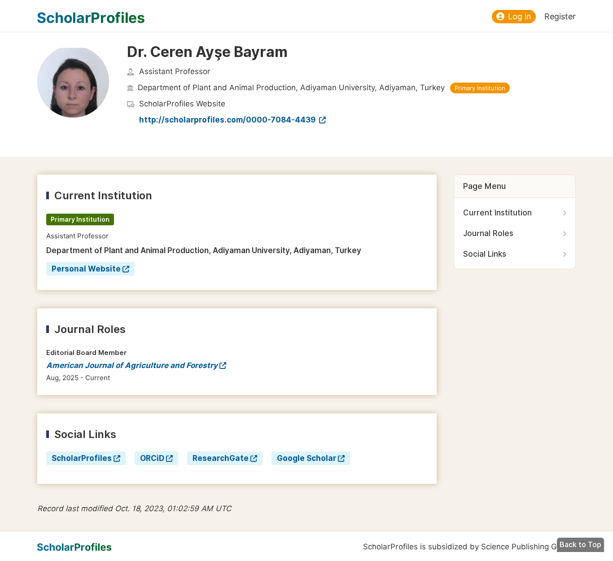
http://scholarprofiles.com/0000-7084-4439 (228, 119)
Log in (519, 16)
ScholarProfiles (82, 458)
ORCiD (152, 458)
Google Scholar (306, 458)
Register (560, 16)
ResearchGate (221, 458)
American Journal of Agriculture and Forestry (132, 365)
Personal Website (86, 268)
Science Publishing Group (527, 546)
